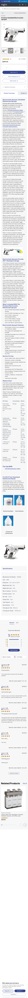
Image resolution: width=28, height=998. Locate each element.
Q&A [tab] (17, 622)
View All (25, 783)
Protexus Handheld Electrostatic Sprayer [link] (20, 13)
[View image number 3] (17, 50)
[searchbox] (7, 657)
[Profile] (20, 5)
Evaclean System (18, 112)
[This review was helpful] (22, 681)
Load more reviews (14, 773)
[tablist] (14, 93)
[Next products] (25, 825)
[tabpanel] (14, 355)
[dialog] (14, 989)
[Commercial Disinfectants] (9, 521)
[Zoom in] (4, 24)
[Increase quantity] (9, 67)
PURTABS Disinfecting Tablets (15, 110)
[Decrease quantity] (4, 67)
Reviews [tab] (11, 622)
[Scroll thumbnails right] (24, 51)
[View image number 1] (4, 50)
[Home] (4, 4)
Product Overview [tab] (9, 93)
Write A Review (14, 650)
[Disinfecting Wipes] (8, 500)
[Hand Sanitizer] (19, 500)
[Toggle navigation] (25, 5)
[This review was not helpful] (25, 681)
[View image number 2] (10, 50)
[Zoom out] (4, 27)
